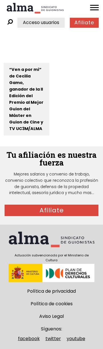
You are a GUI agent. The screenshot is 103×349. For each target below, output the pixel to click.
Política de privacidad (51, 291)
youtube (76, 338)
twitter (53, 338)
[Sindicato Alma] (35, 8)
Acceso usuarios (41, 22)
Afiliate (84, 22)
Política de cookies (52, 303)
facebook (29, 338)
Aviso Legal (51, 316)
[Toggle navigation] (94, 8)
